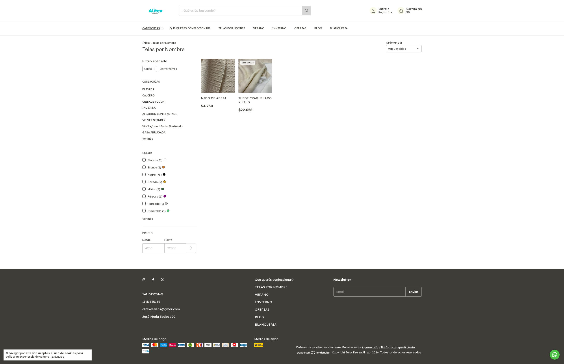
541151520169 (152, 294)
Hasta (168, 240)
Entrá (382, 9)
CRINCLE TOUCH (153, 101)
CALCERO (148, 95)
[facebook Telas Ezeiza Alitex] (153, 280)
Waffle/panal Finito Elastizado (162, 126)
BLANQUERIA (339, 28)
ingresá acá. (370, 347)
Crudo (148, 68)
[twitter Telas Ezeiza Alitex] (162, 280)
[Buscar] (306, 10)
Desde (146, 240)
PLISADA (148, 89)
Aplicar (191, 248)
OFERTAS (300, 28)
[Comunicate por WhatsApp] (555, 355)
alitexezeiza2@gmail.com (161, 309)
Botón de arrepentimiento (398, 347)
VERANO (258, 28)
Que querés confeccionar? (190, 28)
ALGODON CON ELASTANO (160, 114)
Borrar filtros (168, 68)
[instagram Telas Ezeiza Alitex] (143, 280)
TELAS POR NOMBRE (231, 28)
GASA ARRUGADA (153, 132)
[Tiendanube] (313, 353)
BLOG (318, 28)
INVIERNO (279, 28)
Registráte (385, 12)
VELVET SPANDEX (153, 120)
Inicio (146, 42)
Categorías (151, 28)
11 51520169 (151, 302)
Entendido (58, 356)
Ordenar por (394, 42)
